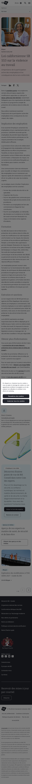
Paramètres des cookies (16, 396)
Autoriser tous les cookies (16, 401)
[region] (16, 392)
